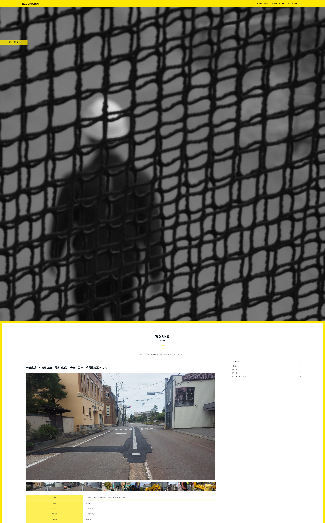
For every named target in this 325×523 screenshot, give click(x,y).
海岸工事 (234, 373)
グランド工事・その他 (239, 376)
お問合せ (294, 3)
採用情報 (274, 3)
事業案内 (260, 3)
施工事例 (281, 3)
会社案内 (267, 3)
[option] (120, 426)
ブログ (288, 3)
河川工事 (234, 366)
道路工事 (234, 369)
